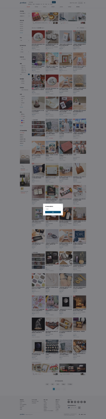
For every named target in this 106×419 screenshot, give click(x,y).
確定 (53, 212)
